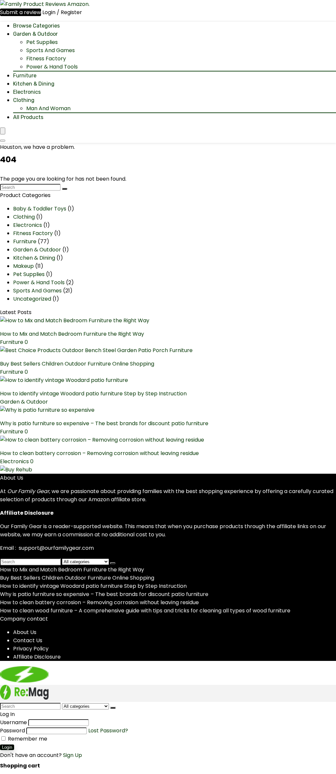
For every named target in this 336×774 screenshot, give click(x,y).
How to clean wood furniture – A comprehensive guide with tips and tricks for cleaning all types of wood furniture (145, 610)
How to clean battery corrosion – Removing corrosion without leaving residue (99, 453)
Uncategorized (32, 299)
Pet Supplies (42, 42)
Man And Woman (48, 108)
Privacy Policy (31, 648)
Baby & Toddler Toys (39, 208)
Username (13, 722)
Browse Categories (36, 26)
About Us (24, 632)
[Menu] (2, 131)
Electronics (27, 92)
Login (7, 747)
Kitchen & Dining (33, 84)
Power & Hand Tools (52, 66)
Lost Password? (108, 730)
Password (12, 730)
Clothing (23, 100)
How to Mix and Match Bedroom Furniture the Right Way (72, 334)
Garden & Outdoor (35, 34)
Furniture (24, 75)
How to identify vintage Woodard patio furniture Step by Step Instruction (93, 393)
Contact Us (27, 640)
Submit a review (20, 12)
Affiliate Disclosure (37, 657)
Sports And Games (50, 50)
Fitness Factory (46, 58)
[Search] (2, 141)
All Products (28, 117)
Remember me (27, 739)
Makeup (23, 266)
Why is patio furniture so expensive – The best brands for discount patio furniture (104, 423)
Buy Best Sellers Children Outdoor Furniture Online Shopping (77, 363)
